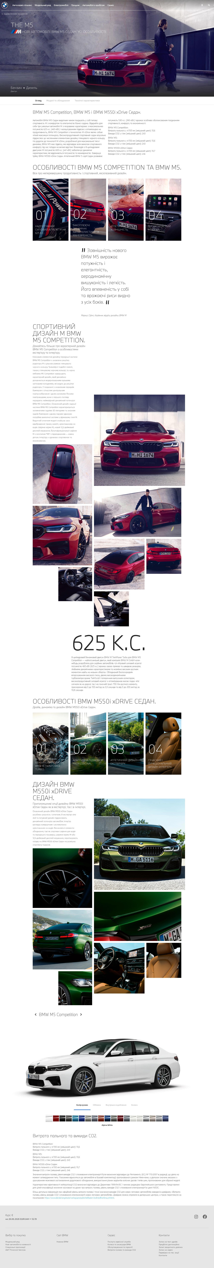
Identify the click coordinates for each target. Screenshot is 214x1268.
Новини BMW (62, 1242)
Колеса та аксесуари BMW (119, 1244)
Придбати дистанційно (169, 1244)
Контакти (163, 1255)
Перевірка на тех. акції (169, 1252)
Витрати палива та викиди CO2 (122, 1250)
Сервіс (110, 5)
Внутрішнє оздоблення (116, 1105)
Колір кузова (82, 1105)
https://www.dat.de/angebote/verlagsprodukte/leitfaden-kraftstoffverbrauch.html (79, 1197)
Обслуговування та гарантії (120, 1247)
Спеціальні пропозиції (15, 1247)
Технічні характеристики (87, 100)
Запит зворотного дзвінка (171, 1247)
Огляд (38, 100)
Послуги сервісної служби (119, 1242)
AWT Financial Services (15, 1250)
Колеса (134, 1105)
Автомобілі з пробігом (93, 5)
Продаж (75, 5)
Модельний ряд (43, 5)
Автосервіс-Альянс (22, 5)
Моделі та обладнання (58, 100)
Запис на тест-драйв (168, 1242)
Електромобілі (61, 5)
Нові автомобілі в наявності (18, 1244)
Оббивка (97, 1105)
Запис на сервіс (166, 1250)
